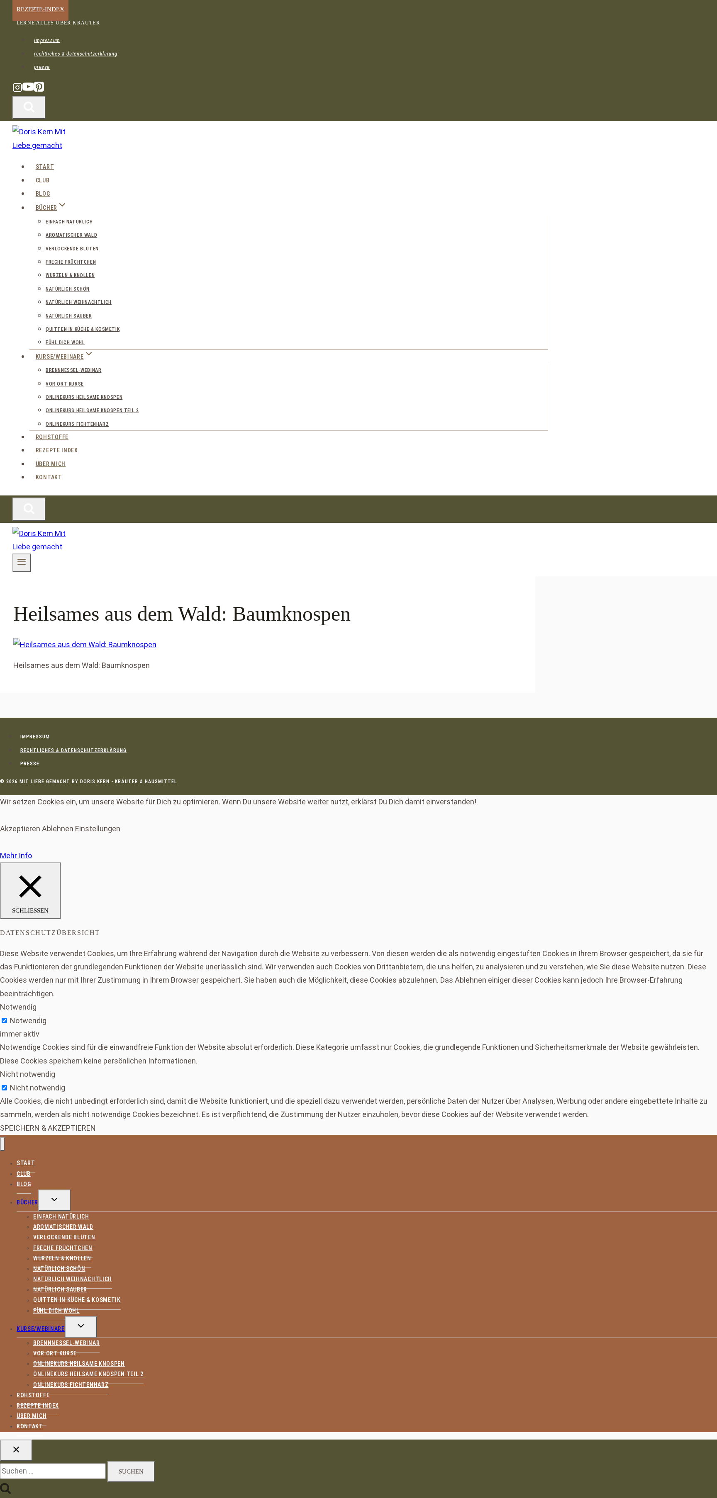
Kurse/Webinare (41, 1329)
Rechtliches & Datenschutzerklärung (75, 54)
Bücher (27, 1202)
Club (43, 180)
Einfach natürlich (69, 222)
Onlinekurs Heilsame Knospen (84, 397)
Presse (42, 67)
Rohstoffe (52, 437)
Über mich (51, 464)
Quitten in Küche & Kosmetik (83, 329)
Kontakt (49, 477)
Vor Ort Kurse (65, 384)
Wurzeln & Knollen (70, 275)
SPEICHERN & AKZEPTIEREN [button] (48, 1128)
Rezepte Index (57, 450)
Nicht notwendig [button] (27, 1074)
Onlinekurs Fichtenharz (77, 424)
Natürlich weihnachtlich (79, 302)
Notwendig (28, 1020)
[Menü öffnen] (21, 563)
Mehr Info (16, 855)
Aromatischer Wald (71, 235)
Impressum (47, 40)
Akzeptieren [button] (20, 828)
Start (45, 166)
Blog (43, 193)
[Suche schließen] (16, 1450)
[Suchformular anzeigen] (29, 107)
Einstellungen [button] (97, 828)
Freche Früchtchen (71, 262)
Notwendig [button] (18, 1007)
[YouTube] (28, 90)
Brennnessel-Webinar (73, 370)
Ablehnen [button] (57, 828)
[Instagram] (17, 90)
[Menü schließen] (2, 1144)
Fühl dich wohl (65, 342)
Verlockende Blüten (72, 249)
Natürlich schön (68, 289)
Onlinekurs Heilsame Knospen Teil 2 (92, 410)
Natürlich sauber (69, 316)
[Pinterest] (39, 90)
